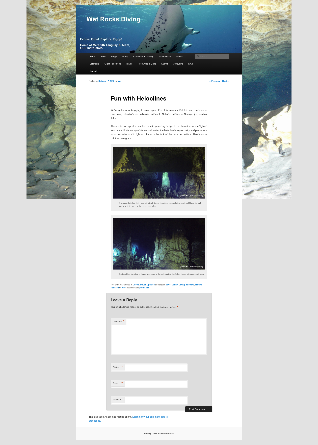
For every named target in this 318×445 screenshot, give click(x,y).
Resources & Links (147, 63)
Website (117, 399)
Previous (214, 80)
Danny (175, 284)
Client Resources (113, 63)
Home (92, 56)
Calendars (94, 63)
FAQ (190, 63)
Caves (136, 284)
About (103, 56)
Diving (125, 56)
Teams (129, 63)
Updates (151, 284)
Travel (143, 284)
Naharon (115, 287)
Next (225, 80)
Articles (179, 56)
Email (118, 383)
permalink (144, 287)
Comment (118, 321)
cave (168, 284)
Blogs (114, 56)
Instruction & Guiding (143, 56)
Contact (93, 70)
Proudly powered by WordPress (159, 433)
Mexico (198, 284)
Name (118, 367)
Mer (119, 80)
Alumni (164, 63)
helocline (190, 284)
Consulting (178, 63)
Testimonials (165, 56)
